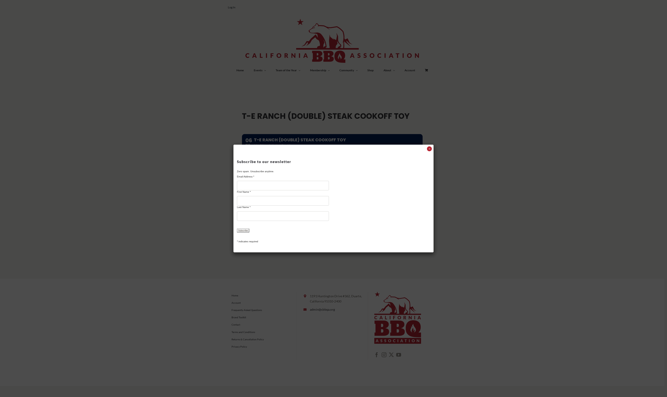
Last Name (243, 207)
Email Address (245, 176)
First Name (244, 191)
